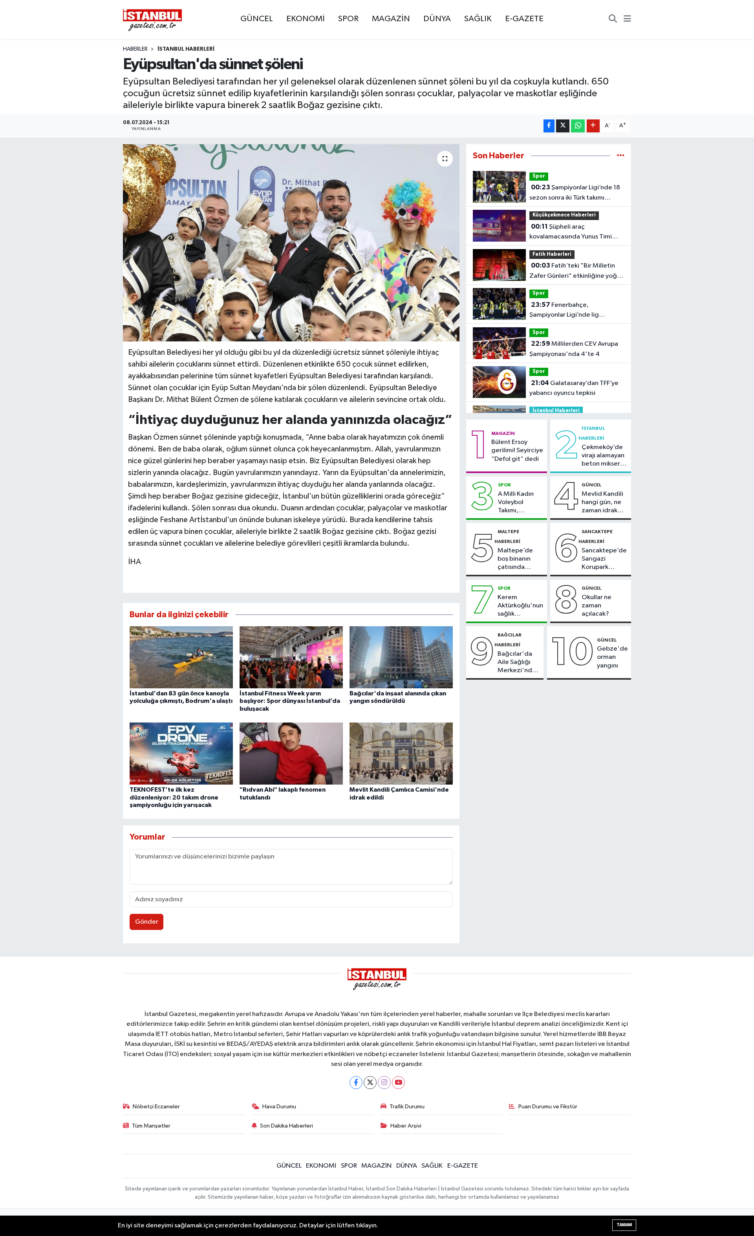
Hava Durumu (279, 1106)
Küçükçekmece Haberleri (564, 215)
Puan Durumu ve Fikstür (547, 1106)
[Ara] (613, 20)
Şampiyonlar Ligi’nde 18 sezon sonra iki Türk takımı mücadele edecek (574, 193)
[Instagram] (384, 1082)
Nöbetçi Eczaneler (156, 1106)
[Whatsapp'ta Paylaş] (578, 125)
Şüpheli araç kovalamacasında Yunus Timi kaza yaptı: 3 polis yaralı (570, 232)
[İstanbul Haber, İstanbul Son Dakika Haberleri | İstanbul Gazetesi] (152, 20)
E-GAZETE (524, 19)
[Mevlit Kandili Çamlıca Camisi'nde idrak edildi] (401, 753)
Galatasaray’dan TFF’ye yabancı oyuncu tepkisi (574, 388)
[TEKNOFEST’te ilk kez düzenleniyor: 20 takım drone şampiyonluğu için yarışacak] (181, 753)
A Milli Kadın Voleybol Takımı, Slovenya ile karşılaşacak (516, 503)
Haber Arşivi (405, 1126)
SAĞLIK (478, 19)
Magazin (503, 433)
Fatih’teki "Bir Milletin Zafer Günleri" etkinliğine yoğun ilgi (576, 271)
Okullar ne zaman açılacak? (596, 606)
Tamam (624, 1225)
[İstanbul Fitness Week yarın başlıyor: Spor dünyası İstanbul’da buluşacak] (291, 657)
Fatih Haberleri (552, 254)
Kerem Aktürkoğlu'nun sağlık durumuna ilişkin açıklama (520, 606)
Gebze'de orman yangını (612, 657)
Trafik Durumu (407, 1106)
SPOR (348, 19)
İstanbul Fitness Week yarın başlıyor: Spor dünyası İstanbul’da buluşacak (290, 701)
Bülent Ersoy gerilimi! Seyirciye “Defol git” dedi (517, 450)
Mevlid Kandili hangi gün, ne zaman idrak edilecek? (602, 503)
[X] (370, 1082)
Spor (539, 176)
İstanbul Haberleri (185, 49)
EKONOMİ (305, 19)
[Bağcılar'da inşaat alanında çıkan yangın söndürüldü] (401, 657)
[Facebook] (356, 1082)
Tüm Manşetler (151, 1126)
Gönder (146, 922)
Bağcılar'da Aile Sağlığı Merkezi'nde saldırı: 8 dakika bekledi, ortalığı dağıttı (517, 663)
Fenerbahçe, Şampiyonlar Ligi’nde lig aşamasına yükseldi (564, 310)
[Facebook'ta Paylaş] (549, 125)
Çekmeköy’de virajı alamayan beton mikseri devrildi (603, 456)
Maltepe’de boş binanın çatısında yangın (515, 559)
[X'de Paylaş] (562, 125)
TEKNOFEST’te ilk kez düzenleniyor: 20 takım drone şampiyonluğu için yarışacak (174, 797)
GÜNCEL (256, 19)
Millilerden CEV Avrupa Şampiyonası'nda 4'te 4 (573, 349)
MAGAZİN (391, 19)
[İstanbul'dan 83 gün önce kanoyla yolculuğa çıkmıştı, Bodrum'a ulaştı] (181, 657)
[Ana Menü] (627, 20)
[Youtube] (398, 1082)
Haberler (135, 49)
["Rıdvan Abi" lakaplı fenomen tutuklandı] (291, 753)
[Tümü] (620, 155)
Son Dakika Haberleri (286, 1126)
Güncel (592, 484)
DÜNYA (437, 19)
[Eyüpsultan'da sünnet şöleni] (291, 242)
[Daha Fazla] (593, 125)
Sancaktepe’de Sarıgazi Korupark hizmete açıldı (604, 559)
